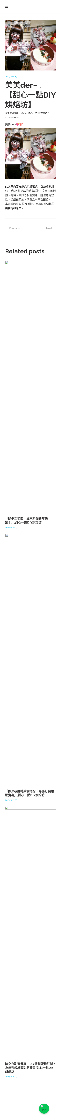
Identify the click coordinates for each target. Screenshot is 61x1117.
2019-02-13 (11, 76)
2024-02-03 (11, 800)
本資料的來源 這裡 (16, 204)
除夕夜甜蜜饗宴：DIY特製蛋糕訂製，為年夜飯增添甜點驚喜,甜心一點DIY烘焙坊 (30, 1068)
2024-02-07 (11, 527)
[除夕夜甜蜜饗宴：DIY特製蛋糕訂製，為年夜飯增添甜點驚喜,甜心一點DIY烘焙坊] (30, 932)
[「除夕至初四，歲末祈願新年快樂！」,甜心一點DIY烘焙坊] (30, 387)
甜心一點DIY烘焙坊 (37, 113)
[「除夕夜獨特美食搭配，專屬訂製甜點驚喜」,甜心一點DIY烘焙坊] (30, 659)
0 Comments (12, 117)
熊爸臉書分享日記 (14, 113)
